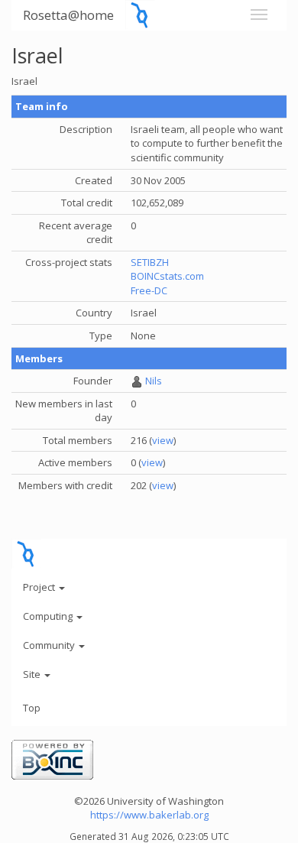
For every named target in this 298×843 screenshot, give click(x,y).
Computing (49, 616)
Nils (153, 380)
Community (50, 645)
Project (40, 587)
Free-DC (149, 290)
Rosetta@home (68, 15)
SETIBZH (150, 262)
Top (31, 708)
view (162, 440)
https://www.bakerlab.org (149, 815)
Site (33, 674)
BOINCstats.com (167, 276)
